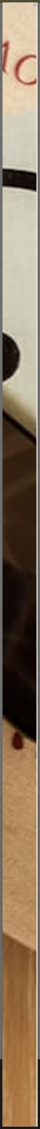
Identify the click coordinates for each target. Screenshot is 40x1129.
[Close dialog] (35, 4)
